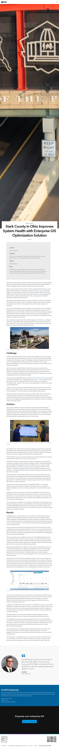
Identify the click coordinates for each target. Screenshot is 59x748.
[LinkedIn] (55, 738)
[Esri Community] (48, 740)
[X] (51, 738)
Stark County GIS (40, 290)
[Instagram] (51, 740)
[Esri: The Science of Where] (4, 740)
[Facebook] (48, 738)
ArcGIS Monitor (40, 320)
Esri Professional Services (40, 377)
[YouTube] (55, 740)
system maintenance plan (25, 466)
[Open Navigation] (57, 2)
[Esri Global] (4, 2)
